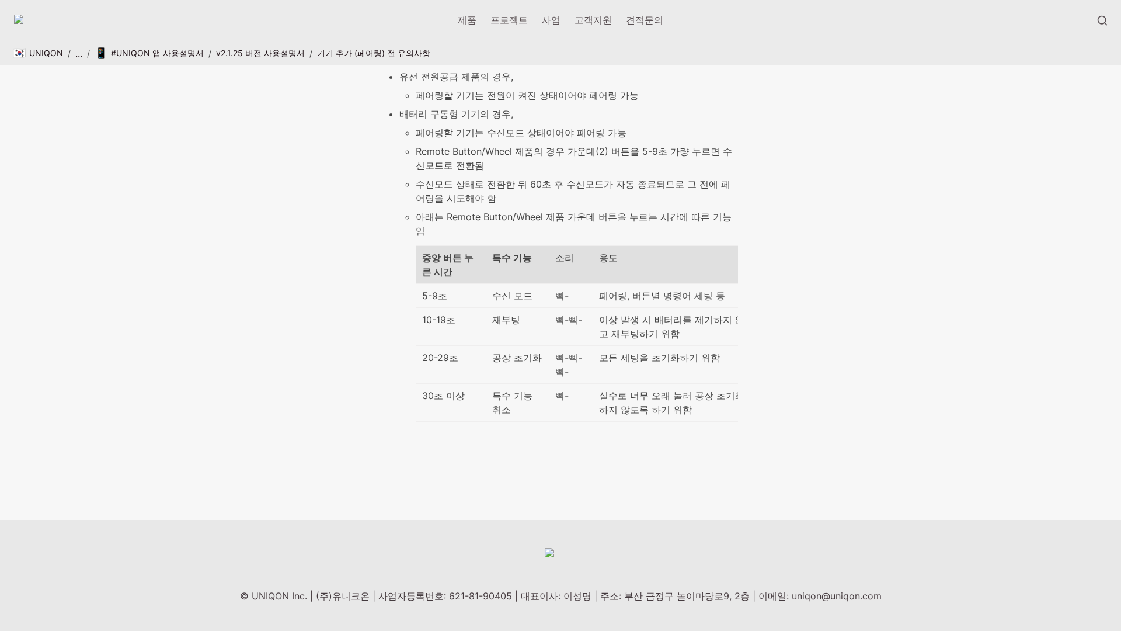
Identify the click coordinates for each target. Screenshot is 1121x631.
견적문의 (644, 20)
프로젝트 (509, 20)
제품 (467, 20)
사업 (551, 20)
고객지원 (593, 20)
